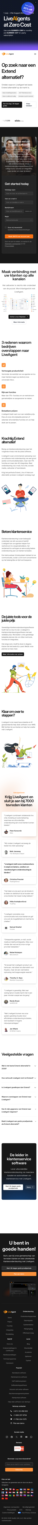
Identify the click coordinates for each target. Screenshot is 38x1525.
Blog (28, 1344)
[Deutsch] (17, 1489)
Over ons (10, 1344)
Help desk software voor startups (19, 1402)
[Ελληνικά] (21, 1489)
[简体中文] (6, 1498)
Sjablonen (28, 1356)
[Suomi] (3, 1492)
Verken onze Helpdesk (18, 317)
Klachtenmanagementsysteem (19, 1393)
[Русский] (17, 1495)
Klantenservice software (19, 1377)
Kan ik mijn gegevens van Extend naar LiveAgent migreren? (16, 1110)
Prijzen (9, 1322)
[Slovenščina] (25, 1495)
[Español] (28, 1489)
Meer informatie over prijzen (13, 654)
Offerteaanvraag (28, 1333)
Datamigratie (28, 1320)
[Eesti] (32, 1489)
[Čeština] (10, 1489)
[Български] (6, 1489)
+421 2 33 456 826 (20, 1411)
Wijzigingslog (28, 1329)
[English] (25, 1489)
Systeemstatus (28, 1324)
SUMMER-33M (17, 30)
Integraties (9, 1330)
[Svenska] (28, 1495)
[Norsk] (3, 1495)
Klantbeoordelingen (9, 1355)
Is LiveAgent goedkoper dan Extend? (16, 1087)
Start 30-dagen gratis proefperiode (13, 1187)
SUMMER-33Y (12, 33)
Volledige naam (10, 190)
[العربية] (3, 1489)
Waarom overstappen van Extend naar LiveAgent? (16, 1098)
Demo (29, 1187)
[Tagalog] (32, 1495)
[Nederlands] (32, 1492)
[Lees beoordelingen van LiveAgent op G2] (19, 1448)
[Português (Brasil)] (10, 1495)
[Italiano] (17, 1492)
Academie (28, 1352)
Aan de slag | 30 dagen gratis (11, 105)
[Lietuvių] (25, 1492)
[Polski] (6, 1495)
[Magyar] (14, 1492)
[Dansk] (14, 1489)
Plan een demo (19, 1274)
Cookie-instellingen (8, 1512)
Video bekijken (29, 105)
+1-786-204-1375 (19, 1419)
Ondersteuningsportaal (28, 1316)
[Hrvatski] (10, 1492)
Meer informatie (19, 322)
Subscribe (19, 1469)
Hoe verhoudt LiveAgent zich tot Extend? (18, 1078)
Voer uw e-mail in (11, 199)
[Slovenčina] (21, 1495)
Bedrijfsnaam (9, 207)
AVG (20, 1510)
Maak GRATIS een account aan (19, 236)
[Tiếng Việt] (3, 1498)
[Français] (6, 1492)
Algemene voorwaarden (13, 244)
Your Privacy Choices (29, 1512)
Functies (9, 1326)
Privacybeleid (9, 246)
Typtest (28, 1360)
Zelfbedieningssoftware (19, 1385)
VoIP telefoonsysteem (19, 1381)
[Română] (14, 1495)
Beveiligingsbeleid (29, 1507)
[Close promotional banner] (35, 2)
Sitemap (28, 1510)
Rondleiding (10, 1334)
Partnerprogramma (9, 1359)
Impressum (9, 1363)
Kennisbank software (19, 1373)
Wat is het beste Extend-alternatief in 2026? (16, 1067)
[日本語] (21, 1492)
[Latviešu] (28, 1492)
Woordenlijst (28, 1348)
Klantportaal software (19, 1397)
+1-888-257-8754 (20, 1415)
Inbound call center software (19, 1389)
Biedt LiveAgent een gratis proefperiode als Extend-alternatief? (17, 1122)
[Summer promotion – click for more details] (19, 25)
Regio (7, 216)
